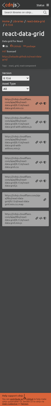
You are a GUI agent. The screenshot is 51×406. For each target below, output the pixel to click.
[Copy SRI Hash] (45, 103)
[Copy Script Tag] (40, 122)
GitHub (17, 46)
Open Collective (10, 403)
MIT (4, 51)
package (30, 46)
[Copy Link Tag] (40, 103)
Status (40, 5)
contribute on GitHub (21, 398)
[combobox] (15, 78)
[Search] (45, 12)
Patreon (24, 403)
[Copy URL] (36, 103)
